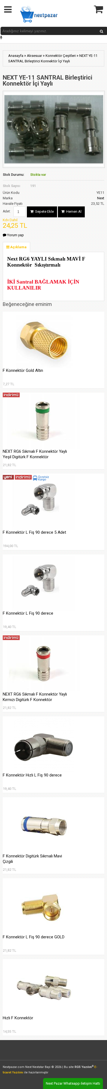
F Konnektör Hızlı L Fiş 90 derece (32, 775)
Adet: (7, 211)
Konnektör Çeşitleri (61, 56)
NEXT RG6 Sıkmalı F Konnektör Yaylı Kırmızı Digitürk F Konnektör (35, 697)
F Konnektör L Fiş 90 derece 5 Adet (34, 532)
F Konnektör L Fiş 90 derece (28, 613)
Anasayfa (15, 56)
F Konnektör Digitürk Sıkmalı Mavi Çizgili (32, 859)
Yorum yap (15, 235)
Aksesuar (34, 56)
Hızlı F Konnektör (18, 1017)
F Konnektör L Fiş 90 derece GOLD (33, 937)
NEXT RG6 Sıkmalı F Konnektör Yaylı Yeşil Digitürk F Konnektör (35, 454)
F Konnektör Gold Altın (23, 370)
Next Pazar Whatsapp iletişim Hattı (73, 1083)
